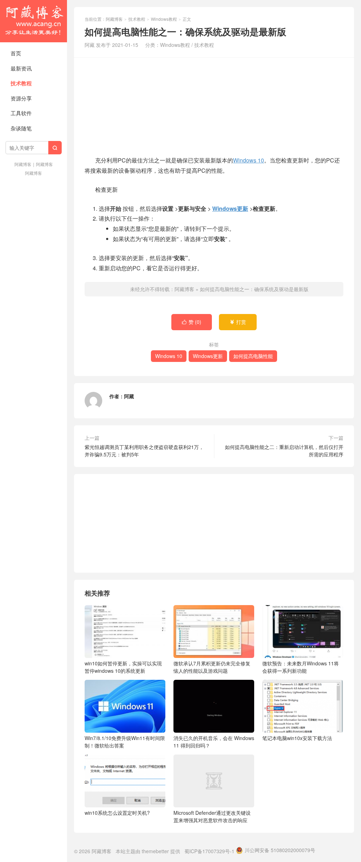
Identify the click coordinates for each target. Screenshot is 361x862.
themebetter (155, 851)
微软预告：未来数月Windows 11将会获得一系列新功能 (300, 667)
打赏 (238, 321)
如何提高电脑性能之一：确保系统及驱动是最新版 (254, 289)
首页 (16, 53)
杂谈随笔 (21, 128)
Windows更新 (230, 208)
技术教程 (21, 83)
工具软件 (21, 113)
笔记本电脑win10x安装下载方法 (297, 737)
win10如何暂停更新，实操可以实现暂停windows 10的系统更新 (123, 667)
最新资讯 (21, 68)
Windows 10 (248, 160)
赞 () (191, 321)
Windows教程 (164, 19)
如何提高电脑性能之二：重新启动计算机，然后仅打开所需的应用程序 (284, 450)
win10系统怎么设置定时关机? (117, 812)
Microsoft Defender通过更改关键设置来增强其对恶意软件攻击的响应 (212, 816)
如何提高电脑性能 (253, 355)
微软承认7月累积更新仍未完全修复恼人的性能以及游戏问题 (211, 667)
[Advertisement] (214, 106)
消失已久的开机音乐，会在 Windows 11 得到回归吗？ (213, 741)
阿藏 (129, 396)
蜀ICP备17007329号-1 (209, 851)
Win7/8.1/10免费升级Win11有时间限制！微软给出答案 (125, 741)
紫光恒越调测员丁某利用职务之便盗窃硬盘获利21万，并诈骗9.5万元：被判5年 (144, 450)
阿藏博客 (33, 21)
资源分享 (21, 98)
